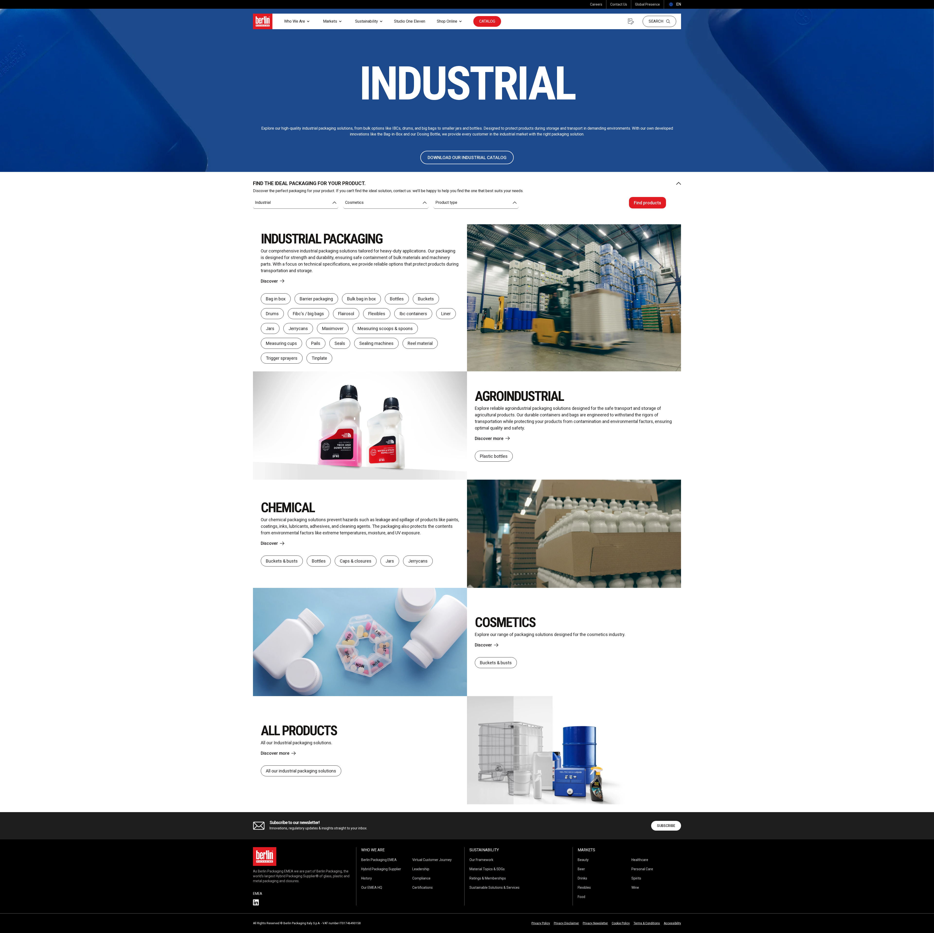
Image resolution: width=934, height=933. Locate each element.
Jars (270, 328)
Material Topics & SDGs (487, 869)
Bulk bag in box (361, 298)
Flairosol (346, 313)
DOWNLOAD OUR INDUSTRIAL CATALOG (467, 157)
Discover (269, 281)
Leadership (420, 869)
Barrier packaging (316, 298)
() (674, 4)
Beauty (583, 860)
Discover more (489, 438)
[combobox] (295, 203)
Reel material (420, 343)
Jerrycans (298, 328)
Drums (272, 313)
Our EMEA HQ (371, 887)
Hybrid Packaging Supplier (381, 869)
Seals (339, 343)
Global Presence (647, 4)
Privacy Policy (540, 923)
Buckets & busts (282, 561)
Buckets (426, 298)
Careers (596, 4)
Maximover (332, 328)
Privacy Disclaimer (566, 923)
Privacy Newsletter (595, 923)
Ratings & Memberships (487, 878)
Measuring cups (281, 343)
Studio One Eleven (409, 21)
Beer (581, 869)
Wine (635, 887)
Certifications (422, 887)
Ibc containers (413, 313)
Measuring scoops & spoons (385, 328)
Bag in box (276, 298)
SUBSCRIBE (666, 826)
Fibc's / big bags (308, 313)
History (366, 878)
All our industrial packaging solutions (301, 770)
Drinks (582, 878)
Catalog (487, 21)
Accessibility (672, 923)
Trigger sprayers (281, 358)
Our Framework (481, 860)
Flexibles (376, 313)
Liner (446, 313)
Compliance (421, 878)
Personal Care (642, 869)
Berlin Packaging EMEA (379, 860)
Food (581, 897)
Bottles (397, 298)
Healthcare (639, 860)
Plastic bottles (494, 456)
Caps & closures (355, 561)
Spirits (636, 878)
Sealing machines (376, 343)
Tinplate (319, 358)
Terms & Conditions (647, 923)
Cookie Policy (621, 923)
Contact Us (618, 4)
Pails (315, 343)
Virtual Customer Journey (432, 860)
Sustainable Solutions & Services (494, 887)
